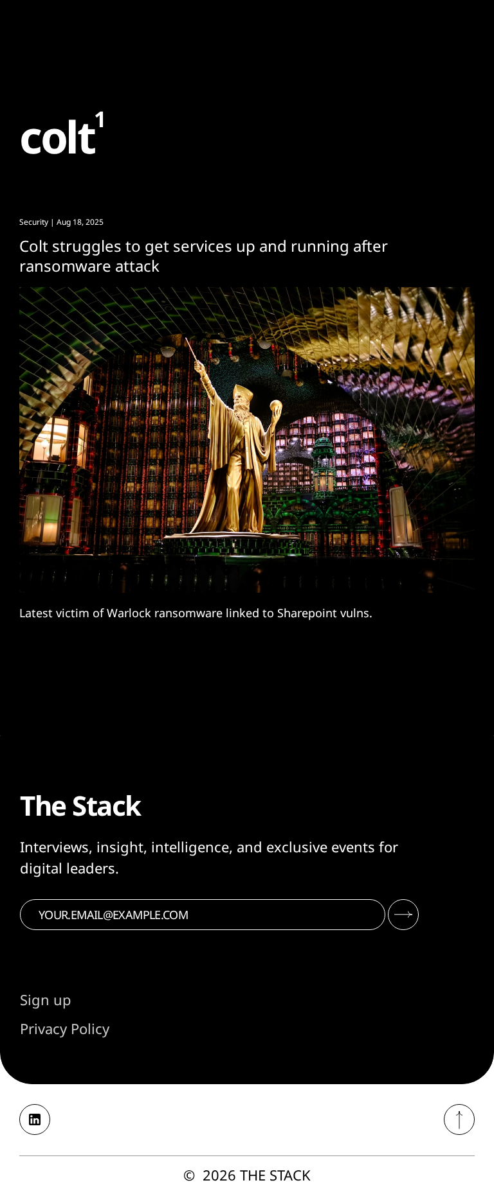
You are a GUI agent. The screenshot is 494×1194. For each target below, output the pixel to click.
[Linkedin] (34, 1119)
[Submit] (403, 914)
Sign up (45, 999)
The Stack (275, 1174)
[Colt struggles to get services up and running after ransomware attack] (247, 440)
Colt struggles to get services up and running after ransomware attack (203, 255)
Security (33, 221)
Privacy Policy (64, 1028)
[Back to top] (459, 1119)
